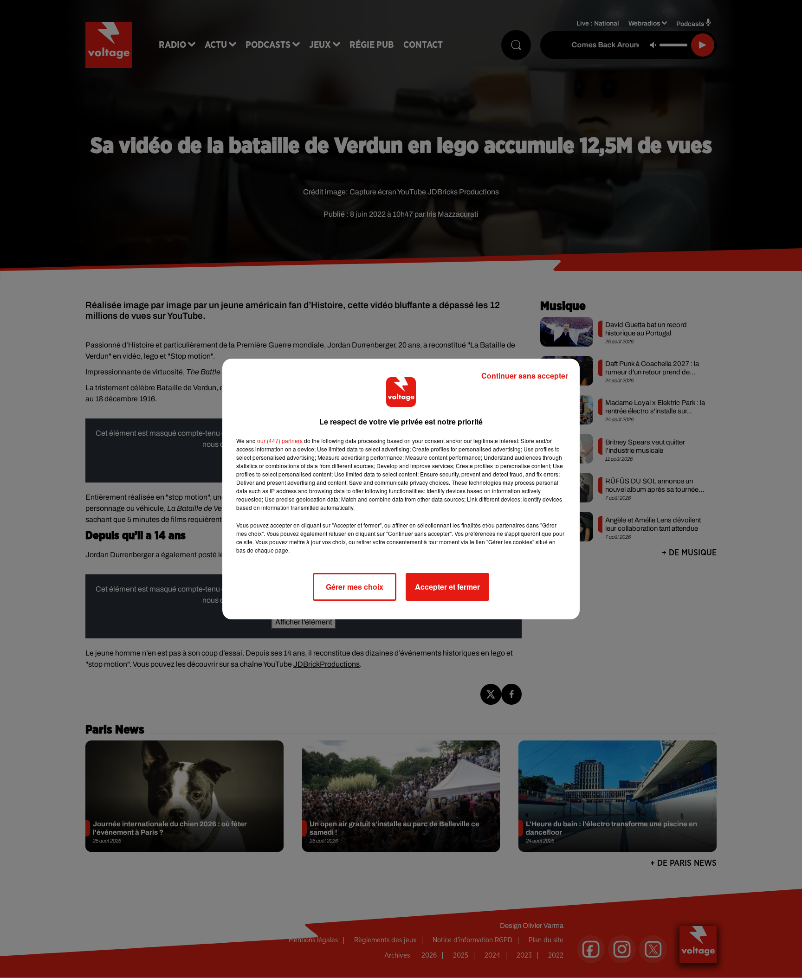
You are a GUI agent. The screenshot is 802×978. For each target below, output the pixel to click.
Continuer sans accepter (524, 375)
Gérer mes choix (354, 586)
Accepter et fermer (447, 586)
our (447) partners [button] (280, 440)
